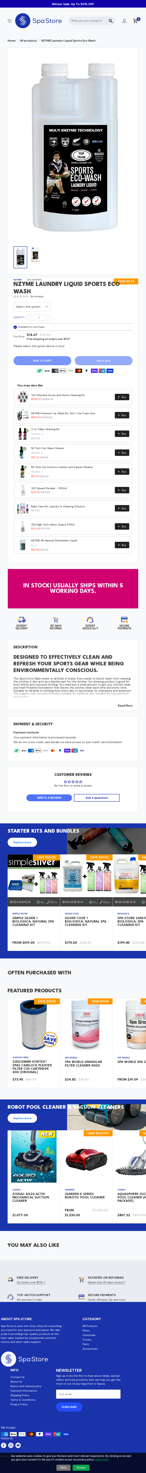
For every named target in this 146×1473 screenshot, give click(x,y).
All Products (90, 1326)
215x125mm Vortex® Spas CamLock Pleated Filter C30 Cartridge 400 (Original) (32, 1067)
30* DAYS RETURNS (56, 627)
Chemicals (89, 1335)
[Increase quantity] (48, 317)
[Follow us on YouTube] (18, 1445)
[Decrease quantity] (30, 317)
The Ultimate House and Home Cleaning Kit (58, 395)
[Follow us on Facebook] (3, 1445)
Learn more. (102, 1459)
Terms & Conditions (22, 1399)
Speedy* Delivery (22, 627)
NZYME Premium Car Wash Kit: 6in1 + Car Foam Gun (63, 413)
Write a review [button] (49, 798)
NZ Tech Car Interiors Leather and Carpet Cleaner (62, 467)
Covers (87, 1339)
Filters (86, 1330)
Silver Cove (72, 913)
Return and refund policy (25, 1386)
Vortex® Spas (21, 1057)
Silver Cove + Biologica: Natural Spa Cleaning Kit (85, 922)
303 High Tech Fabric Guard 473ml (52, 524)
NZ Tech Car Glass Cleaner (47, 448)
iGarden (69, 1189)
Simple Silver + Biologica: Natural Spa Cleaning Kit (33, 922)
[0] (135, 21)
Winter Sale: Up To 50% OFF (73, 4)
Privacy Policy (19, 1404)
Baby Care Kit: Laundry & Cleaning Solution (58, 506)
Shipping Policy (19, 1395)
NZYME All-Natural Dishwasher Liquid (54, 540)
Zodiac (16, 1189)
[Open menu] (9, 20)
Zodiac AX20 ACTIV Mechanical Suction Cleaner (30, 1198)
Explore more (22, 842)
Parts (86, 1344)
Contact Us (17, 1377)
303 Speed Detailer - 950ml (49, 488)
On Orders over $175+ (31, 1282)
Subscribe (69, 1407)
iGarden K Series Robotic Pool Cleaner (85, 1196)
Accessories (90, 1348)
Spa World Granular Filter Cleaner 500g (83, 1063)
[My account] (124, 21)
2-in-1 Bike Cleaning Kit (45, 429)
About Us (16, 1381)
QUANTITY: (19, 317)
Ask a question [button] (97, 798)
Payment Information (23, 1390)
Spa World (71, 1057)
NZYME (17, 279)
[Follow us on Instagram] (10, 1445)
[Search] (110, 21)
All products (28, 40)
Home (12, 40)
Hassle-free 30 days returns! (107, 1282)
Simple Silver (20, 913)
